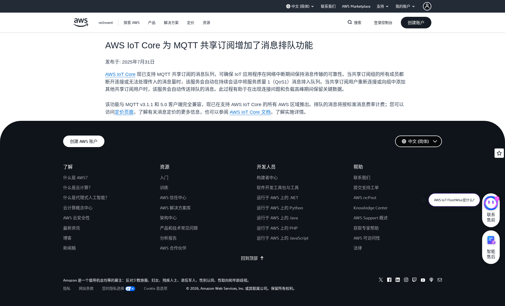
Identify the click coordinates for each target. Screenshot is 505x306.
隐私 (66, 288)
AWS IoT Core (120, 74)
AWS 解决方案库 (175, 207)
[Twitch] (414, 280)
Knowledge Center (371, 207)
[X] (381, 280)
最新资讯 (71, 228)
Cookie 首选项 (155, 288)
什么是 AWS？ (76, 177)
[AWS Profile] (427, 6)
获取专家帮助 (366, 228)
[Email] (440, 280)
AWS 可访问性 (367, 238)
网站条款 (86, 288)
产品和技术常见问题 (179, 228)
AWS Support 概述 (371, 217)
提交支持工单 (366, 187)
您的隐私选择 (113, 288)
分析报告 (168, 238)
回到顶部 (249, 258)
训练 (164, 187)
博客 (67, 238)
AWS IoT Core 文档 (250, 112)
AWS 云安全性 (76, 217)
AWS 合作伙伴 (173, 248)
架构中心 (168, 217)
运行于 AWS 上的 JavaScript (283, 238)
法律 (358, 248)
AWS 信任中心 (173, 197)
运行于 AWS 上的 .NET (277, 197)
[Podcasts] (431, 280)
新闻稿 (69, 248)
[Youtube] (423, 280)
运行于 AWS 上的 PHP (277, 228)
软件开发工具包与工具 (278, 187)
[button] (131, 22)
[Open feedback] (499, 153)
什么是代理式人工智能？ (86, 197)
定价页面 (124, 112)
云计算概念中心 (78, 207)
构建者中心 (267, 177)
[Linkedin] (398, 280)
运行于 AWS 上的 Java (277, 217)
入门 (164, 177)
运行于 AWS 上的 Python (280, 207)
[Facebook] (389, 280)
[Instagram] (406, 280)
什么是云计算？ (78, 187)
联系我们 (362, 177)
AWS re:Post (365, 197)
